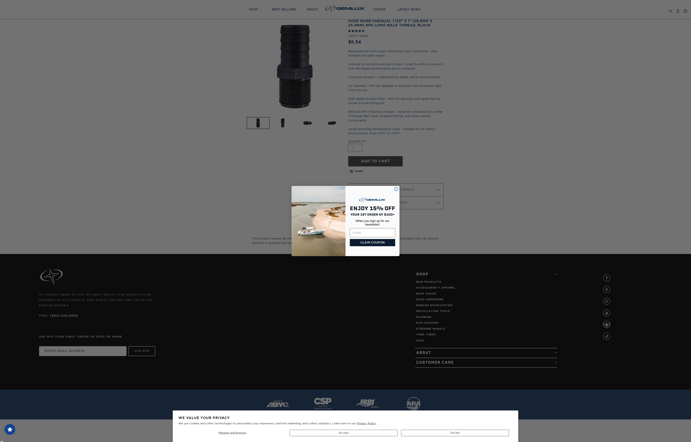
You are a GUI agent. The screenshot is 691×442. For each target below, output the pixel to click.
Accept (344, 433)
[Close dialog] (396, 189)
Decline (455, 433)
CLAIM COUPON (372, 242)
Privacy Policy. (366, 423)
